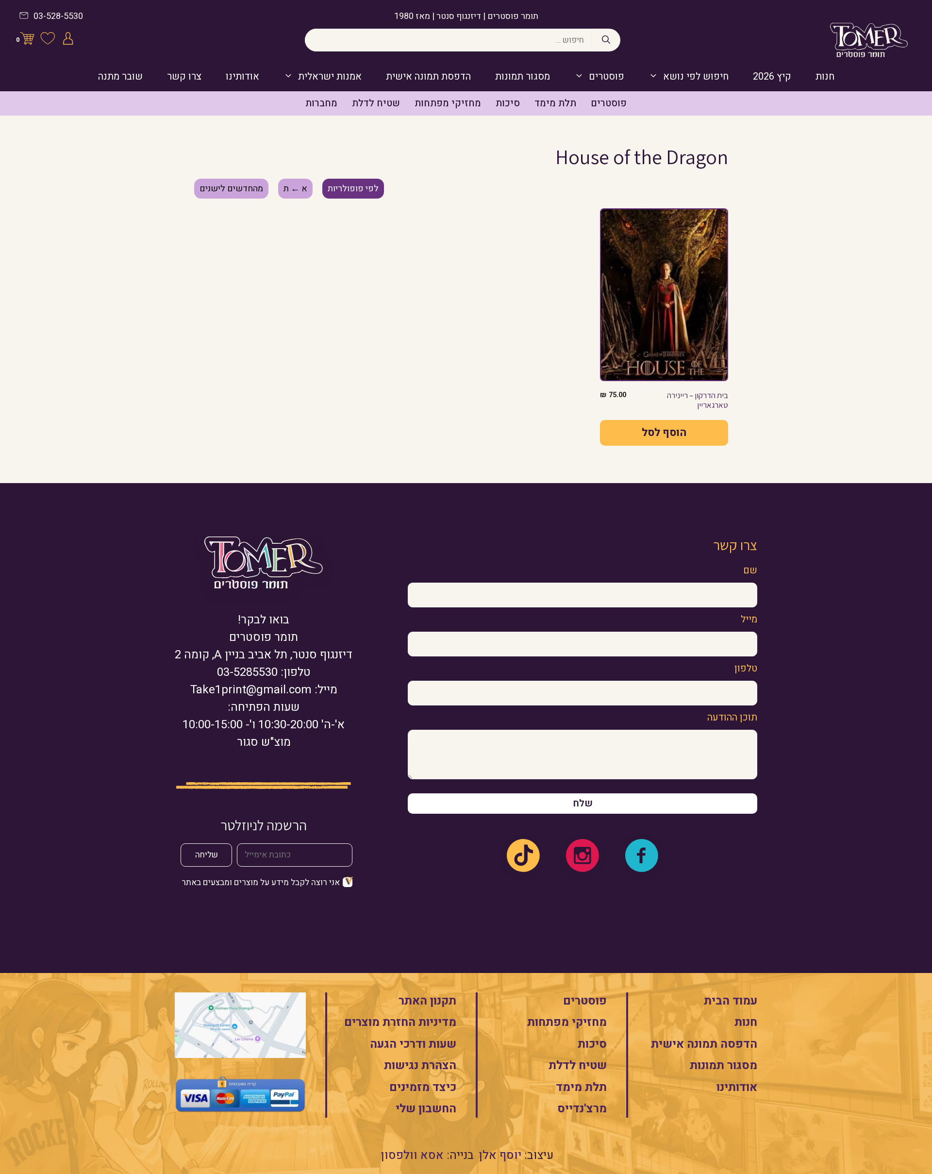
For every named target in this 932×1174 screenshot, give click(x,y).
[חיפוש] (606, 40)
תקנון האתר (427, 1000)
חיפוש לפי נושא (696, 76)
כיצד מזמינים (422, 1087)
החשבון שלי (426, 1108)
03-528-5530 (58, 16)
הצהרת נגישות (420, 1065)
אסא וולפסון (412, 1155)
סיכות (508, 103)
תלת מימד (555, 103)
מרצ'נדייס (582, 1108)
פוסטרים (606, 76)
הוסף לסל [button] (664, 432)
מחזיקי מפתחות (448, 103)
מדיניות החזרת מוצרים (400, 1022)
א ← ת (295, 188)
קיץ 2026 (772, 76)
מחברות (321, 103)
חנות (825, 76)
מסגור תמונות (522, 76)
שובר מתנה (120, 76)
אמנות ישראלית (330, 76)
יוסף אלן (500, 1155)
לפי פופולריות (353, 188)
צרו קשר (184, 76)
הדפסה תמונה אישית (704, 1044)
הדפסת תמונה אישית (428, 76)
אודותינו (242, 76)
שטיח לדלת (376, 103)
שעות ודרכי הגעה (413, 1044)
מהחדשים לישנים (231, 188)
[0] (27, 40)
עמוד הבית (730, 1000)
